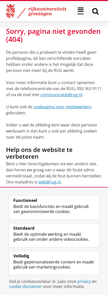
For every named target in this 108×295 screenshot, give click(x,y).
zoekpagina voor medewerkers (62, 107)
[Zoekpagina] (95, 11)
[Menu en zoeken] (81, 11)
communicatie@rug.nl (61, 94)
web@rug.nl (49, 182)
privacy (84, 281)
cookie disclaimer (25, 286)
